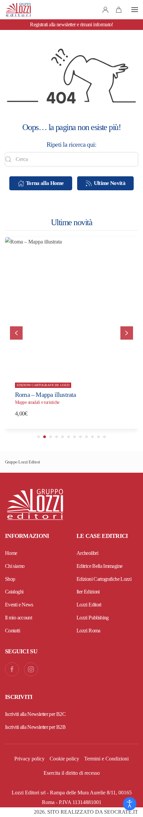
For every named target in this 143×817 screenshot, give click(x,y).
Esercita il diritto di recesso (72, 773)
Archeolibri (87, 553)
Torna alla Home (45, 183)
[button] (134, 10)
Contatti (12, 630)
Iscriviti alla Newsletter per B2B (35, 727)
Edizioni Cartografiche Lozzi (43, 385)
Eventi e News (19, 604)
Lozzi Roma (88, 630)
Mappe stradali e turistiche (37, 402)
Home (11, 553)
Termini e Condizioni (106, 758)
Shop (10, 579)
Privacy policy (29, 758)
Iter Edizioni (88, 591)
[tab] (38, 436)
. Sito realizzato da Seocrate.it (86, 812)
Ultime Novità (109, 183)
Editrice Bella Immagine (99, 566)
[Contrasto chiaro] (129, 803)
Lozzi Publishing (92, 617)
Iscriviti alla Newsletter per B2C (35, 714)
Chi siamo (14, 566)
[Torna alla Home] (18, 10)
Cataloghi (14, 591)
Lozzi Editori (88, 604)
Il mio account (18, 617)
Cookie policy (64, 758)
